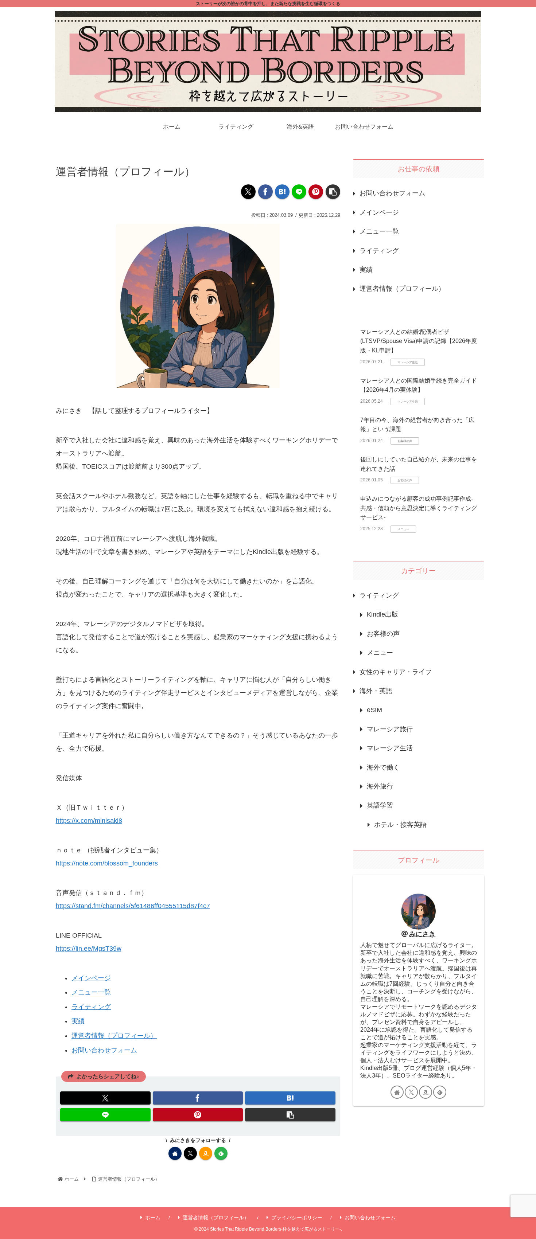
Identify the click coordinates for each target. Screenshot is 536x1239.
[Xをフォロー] (190, 1153)
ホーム (152, 1217)
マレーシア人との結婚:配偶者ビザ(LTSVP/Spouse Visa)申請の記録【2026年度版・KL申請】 (418, 341)
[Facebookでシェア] (265, 191)
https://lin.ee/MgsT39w (88, 948)
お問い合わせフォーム (104, 1050)
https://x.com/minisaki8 (89, 820)
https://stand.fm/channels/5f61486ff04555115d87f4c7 (133, 906)
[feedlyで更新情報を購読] (221, 1153)
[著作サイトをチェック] (175, 1153)
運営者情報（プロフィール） (114, 1035)
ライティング (91, 1007)
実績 (78, 1021)
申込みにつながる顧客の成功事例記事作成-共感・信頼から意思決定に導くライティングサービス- (418, 508)
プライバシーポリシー (296, 1217)
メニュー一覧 (91, 992)
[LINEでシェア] (299, 191)
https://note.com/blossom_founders (107, 863)
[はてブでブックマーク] (282, 191)
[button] (333, 191)
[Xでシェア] (248, 191)
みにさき (422, 934)
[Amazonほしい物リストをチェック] (205, 1153)
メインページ (91, 978)
